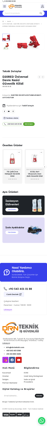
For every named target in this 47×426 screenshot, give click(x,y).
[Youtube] (9, 111)
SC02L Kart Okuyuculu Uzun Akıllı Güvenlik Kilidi (35, 174)
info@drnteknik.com (15, 347)
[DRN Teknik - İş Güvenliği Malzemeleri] (15, 6)
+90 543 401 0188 (13, 350)
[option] (6, 37)
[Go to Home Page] (3, 21)
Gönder (39, 396)
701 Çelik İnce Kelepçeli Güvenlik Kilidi (12, 174)
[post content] (12, 158)
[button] (14, 42)
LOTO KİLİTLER (8, 98)
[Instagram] (13, 111)
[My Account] (42, 6)
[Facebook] (4, 111)
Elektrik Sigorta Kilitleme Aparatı (26, 95)
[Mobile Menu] (4, 6)
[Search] (40, 13)
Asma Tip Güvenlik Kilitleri (11, 169)
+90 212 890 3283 (13, 354)
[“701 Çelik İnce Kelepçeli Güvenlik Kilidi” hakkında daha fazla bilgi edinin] (19, 152)
